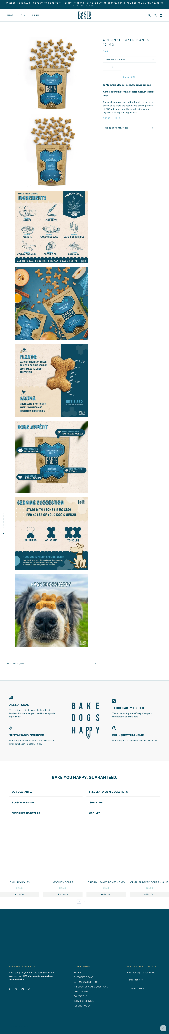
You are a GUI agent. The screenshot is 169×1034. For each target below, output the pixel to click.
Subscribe (137, 988)
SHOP (10, 15)
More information (116, 128)
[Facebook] (113, 118)
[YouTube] (23, 989)
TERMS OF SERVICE (84, 1001)
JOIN (22, 15)
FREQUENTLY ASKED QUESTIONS (91, 986)
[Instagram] (16, 989)
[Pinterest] (120, 118)
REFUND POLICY (82, 1005)
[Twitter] (116, 118)
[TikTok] (29, 989)
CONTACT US (80, 996)
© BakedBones (19, 1026)
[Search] (155, 15)
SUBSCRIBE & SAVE (83, 977)
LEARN (35, 15)
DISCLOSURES (81, 991)
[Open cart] (161, 15)
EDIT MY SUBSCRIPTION (86, 982)
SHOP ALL (79, 972)
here (136, 716)
